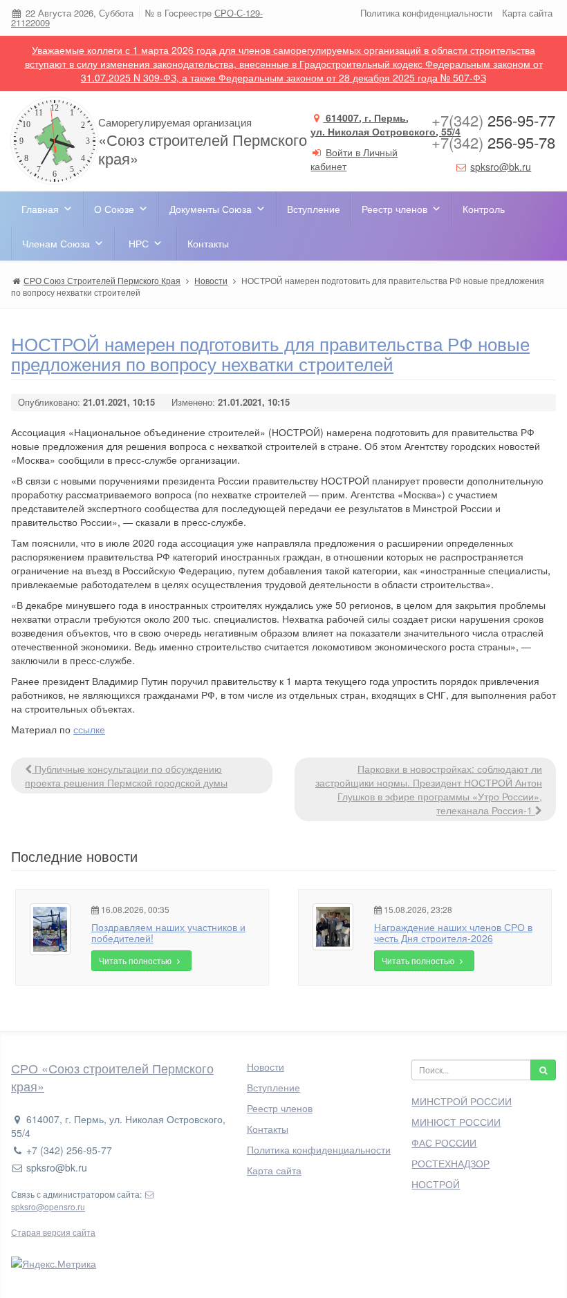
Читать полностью (136, 960)
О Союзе (114, 209)
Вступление (313, 209)
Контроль (484, 209)
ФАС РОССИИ (443, 1142)
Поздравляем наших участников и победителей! (168, 932)
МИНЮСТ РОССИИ (456, 1122)
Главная (40, 209)
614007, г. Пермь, (385, 124)
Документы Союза (210, 209)
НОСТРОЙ (435, 1184)
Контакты (208, 243)
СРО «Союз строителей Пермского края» (112, 1077)
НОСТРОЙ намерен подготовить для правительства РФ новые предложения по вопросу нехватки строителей (270, 353)
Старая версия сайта (53, 1232)
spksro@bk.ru (500, 166)
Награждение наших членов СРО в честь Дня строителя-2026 (453, 932)
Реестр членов (394, 209)
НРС (139, 243)
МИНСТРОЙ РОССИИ (461, 1101)
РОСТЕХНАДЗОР (450, 1163)
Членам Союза (56, 243)
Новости (265, 1066)
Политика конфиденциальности (426, 12)
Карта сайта (527, 12)
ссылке (89, 729)
